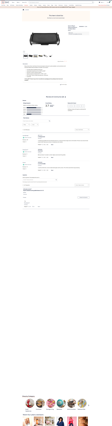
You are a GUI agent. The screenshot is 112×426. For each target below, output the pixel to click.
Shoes (48, 5)
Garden (31, 5)
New (8, 5)
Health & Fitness (78, 5)
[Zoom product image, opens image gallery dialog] (24, 52)
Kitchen (65, 5)
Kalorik (69, 30)
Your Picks (3, 5)
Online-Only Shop (19, 5)
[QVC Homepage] (23, 10)
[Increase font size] (64, 61)
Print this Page (64, 84)
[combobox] (60, 2)
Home (56, 5)
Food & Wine (71, 5)
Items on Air (24, 2)
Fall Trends (12, 5)
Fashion (35, 5)
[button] (100, 2)
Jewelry (44, 5)
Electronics (61, 5)
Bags (52, 5)
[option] (56, 7)
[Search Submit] (93, 2)
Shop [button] (13, 2)
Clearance (26, 5)
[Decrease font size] (66, 61)
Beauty (40, 5)
